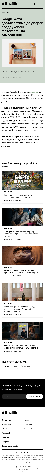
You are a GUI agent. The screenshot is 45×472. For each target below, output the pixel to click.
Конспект (28, 424)
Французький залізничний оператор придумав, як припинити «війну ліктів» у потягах (21, 234)
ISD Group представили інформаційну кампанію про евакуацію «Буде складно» (21, 347)
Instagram (6, 437)
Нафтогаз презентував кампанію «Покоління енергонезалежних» (18, 196)
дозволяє (33, 92)
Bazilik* (26, 453)
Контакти (28, 429)
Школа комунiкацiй (10, 446)
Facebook (6, 433)
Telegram (6, 442)
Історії (4, 429)
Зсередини (6, 424)
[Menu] (41, 4)
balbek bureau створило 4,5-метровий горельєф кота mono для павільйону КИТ (21, 272)
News (15, 367)
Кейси (26, 420)
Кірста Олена (8, 200)
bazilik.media (10, 457)
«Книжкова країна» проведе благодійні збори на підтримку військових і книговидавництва (20, 309)
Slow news (5, 12)
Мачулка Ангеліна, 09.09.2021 (12, 77)
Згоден (22, 471)
